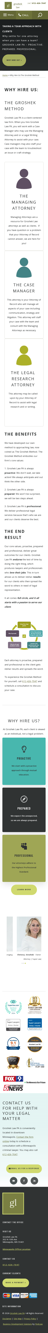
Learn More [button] (24, 889)
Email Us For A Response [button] (25, 1168)
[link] (13, 5)
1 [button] (22, 963)
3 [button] (25, 963)
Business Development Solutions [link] (17, 1324)
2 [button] (23, 963)
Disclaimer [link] (7, 1319)
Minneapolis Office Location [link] (16, 1249)
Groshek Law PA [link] (17, 1313)
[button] (8, 15)
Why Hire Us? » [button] (14, 60)
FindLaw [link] (39, 1324)
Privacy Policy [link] (30, 1319)
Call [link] (25, 15)
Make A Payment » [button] (16, 1282)
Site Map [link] (18, 1319)
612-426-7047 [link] (39, 3)
